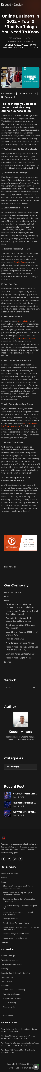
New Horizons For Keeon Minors (20, 643)
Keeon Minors (8, 93)
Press (6, 600)
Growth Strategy (8, 956)
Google (17, 262)
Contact (7, 596)
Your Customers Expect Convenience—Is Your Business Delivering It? (19, 1030)
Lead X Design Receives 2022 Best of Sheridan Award (22, 633)
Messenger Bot (9, 1007)
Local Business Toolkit (25, 338)
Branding (4, 968)
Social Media (8, 1015)
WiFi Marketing (7, 977)
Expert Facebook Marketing (14, 990)
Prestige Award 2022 (15, 639)
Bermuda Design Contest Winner (20, 654)
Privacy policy (28, 1068)
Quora (23, 262)
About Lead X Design (13, 592)
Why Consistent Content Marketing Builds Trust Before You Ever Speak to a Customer (20, 1044)
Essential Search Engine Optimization (15, 973)
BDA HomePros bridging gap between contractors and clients (20, 605)
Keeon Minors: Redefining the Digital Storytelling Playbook (22, 612)
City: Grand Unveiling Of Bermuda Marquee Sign (20, 626)
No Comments (8, 97)
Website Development (10, 960)
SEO (4, 1011)
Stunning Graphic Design (12, 998)
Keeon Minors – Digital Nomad (19, 658)
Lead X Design (10, 567)
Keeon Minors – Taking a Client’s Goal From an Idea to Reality (22, 648)
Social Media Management (11, 964)
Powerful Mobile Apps (11, 994)
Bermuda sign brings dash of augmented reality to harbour (19, 619)
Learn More (5, 986)
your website (22, 321)
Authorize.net (6, 981)
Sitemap (7, 662)
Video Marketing (9, 1002)
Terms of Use (13, 1068)
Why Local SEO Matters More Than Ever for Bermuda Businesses (18, 1051)
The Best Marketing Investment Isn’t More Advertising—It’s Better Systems (18, 1037)
